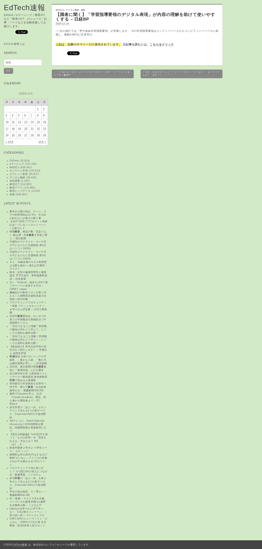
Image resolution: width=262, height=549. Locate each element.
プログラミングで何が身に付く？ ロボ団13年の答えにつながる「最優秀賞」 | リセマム (29, 471)
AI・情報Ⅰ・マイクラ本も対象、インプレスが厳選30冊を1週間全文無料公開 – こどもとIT (28, 502)
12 (19, 122)
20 (25, 128)
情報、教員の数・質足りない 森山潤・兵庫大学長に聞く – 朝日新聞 (28, 235)
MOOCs (14, 167)
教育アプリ (16, 187)
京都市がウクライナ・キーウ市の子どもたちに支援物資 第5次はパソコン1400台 (28, 245)
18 (13, 128)
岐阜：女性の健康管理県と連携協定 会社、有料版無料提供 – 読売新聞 (28, 275)
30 (44, 135)
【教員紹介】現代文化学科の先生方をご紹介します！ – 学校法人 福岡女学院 (28, 350)
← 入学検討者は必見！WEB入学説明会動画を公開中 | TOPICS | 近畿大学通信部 (92, 73)
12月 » (42, 142)
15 (38, 122)
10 (7, 122)
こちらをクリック (162, 44)
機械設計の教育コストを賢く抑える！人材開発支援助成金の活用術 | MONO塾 (28, 296)
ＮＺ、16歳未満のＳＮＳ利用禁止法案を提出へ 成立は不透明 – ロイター (28, 265)
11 (13, 122)
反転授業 (15, 181)
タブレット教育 (19, 174)
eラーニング (17, 164)
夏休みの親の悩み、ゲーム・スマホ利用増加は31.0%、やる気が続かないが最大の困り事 (28, 215)
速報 (12, 194)
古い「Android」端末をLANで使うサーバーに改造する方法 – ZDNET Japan (29, 286)
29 (38, 135)
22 (38, 128)
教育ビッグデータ (20, 191)
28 (32, 135)
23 (44, 128)
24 (7, 135)
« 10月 (10, 142)
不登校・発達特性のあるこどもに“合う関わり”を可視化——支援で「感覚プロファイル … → (181, 73)
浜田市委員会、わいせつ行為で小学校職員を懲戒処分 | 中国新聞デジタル (28, 319)
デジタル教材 (17, 177)
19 (19, 128)
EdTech (14, 160)
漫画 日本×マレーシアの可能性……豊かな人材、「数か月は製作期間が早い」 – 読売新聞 (28, 360)
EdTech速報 (24, 7)
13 (25, 122)
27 (25, 135)
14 (32, 122)
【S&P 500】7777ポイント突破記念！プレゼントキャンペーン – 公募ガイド (28, 225)
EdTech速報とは (14, 43)
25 (13, 135)
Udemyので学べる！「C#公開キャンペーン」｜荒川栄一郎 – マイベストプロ (28, 512)
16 (44, 122)
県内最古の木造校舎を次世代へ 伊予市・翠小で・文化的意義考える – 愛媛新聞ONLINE (28, 387)
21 (32, 128)
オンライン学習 (19, 170)
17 (7, 128)
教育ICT (14, 184)
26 (19, 135)
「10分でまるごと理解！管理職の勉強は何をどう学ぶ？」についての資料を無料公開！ (28, 329)
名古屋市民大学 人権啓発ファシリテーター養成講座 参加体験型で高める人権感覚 (28, 377)
